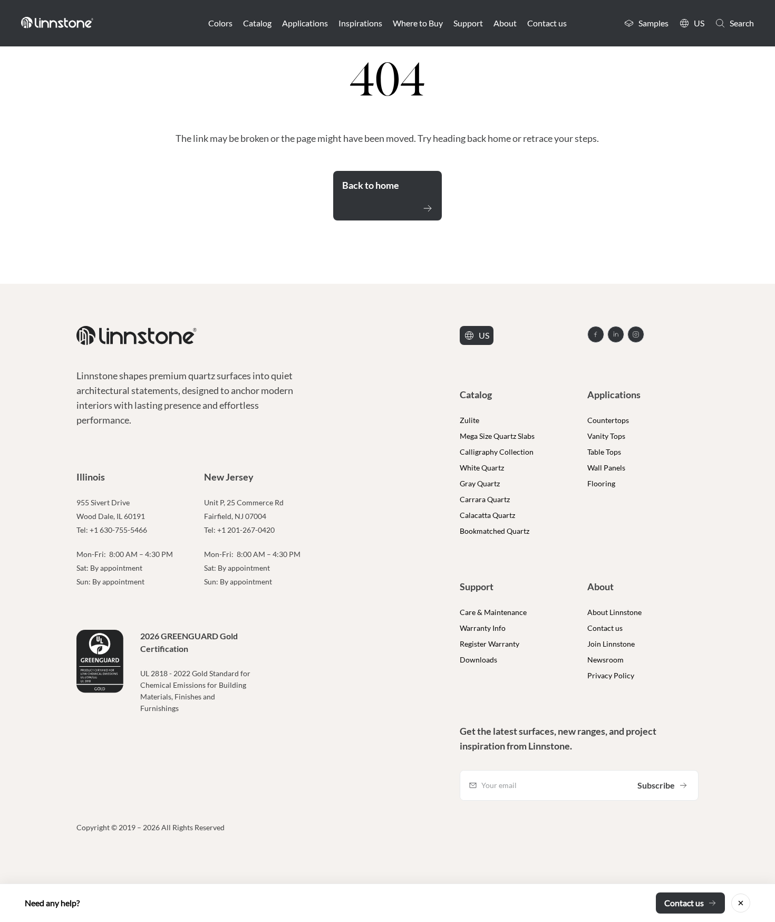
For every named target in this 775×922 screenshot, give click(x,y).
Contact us (547, 23)
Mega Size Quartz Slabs (497, 435)
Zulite (469, 420)
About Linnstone (614, 612)
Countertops (608, 420)
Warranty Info (483, 627)
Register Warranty (489, 643)
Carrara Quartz (485, 499)
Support (468, 23)
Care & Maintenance (493, 612)
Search (742, 23)
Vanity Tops (606, 435)
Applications (305, 23)
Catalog (257, 23)
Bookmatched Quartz (494, 530)
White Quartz (482, 467)
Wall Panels (606, 467)
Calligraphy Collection (497, 451)
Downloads (478, 659)
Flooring (601, 483)
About (505, 23)
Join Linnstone (611, 643)
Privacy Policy (610, 675)
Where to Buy (418, 23)
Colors (220, 23)
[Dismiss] (740, 903)
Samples (653, 23)
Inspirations (360, 23)
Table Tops (604, 451)
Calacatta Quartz (487, 515)
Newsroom (605, 659)
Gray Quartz (480, 483)
